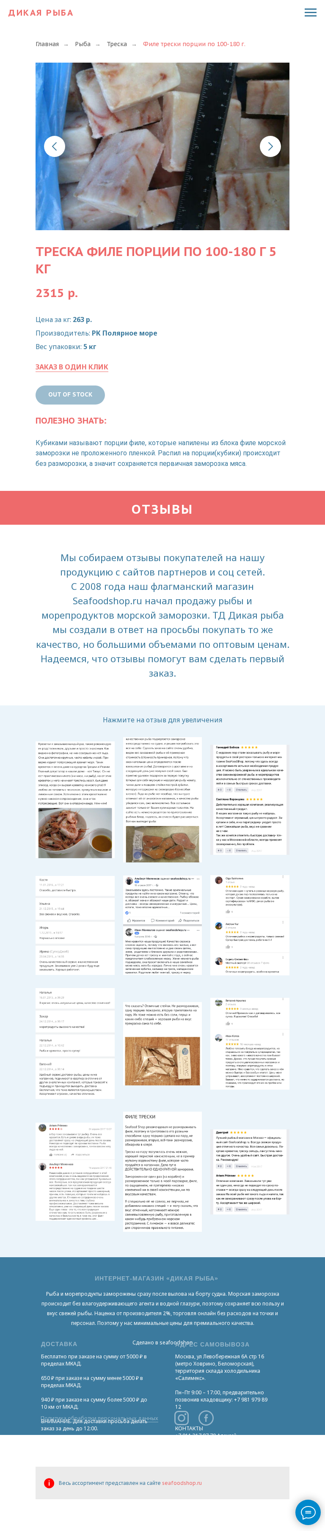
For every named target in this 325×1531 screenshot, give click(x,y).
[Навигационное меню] (311, 12)
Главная (47, 44)
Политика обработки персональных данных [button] (99, 1418)
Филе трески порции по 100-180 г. (194, 44)
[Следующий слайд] (270, 146)
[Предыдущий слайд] (54, 146)
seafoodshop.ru (182, 1483)
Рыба (83, 44)
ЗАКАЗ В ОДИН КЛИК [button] (72, 367)
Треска (117, 44)
